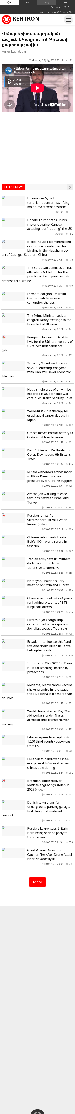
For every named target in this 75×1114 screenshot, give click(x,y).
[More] (70, 187)
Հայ (9, 2)
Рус (28, 2)
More (37, 882)
